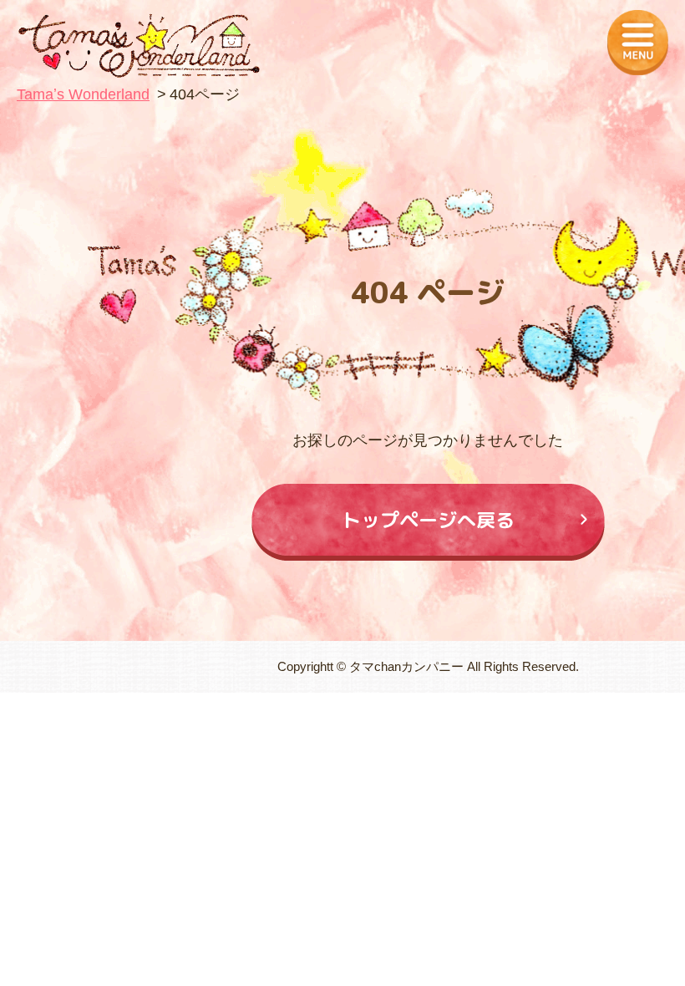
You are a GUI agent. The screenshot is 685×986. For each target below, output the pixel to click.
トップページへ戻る (428, 519)
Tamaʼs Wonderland (83, 94)
